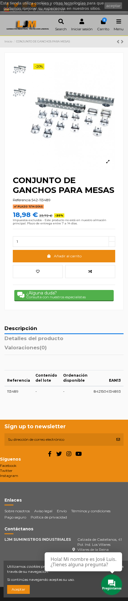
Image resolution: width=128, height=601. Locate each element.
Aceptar (18, 589)
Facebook (8, 465)
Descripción (20, 328)
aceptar (113, 5)
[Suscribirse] (118, 439)
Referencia (22, 200)
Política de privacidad (49, 517)
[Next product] (122, 42)
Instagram (9, 475)
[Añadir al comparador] (90, 271)
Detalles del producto (33, 338)
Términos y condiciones (90, 511)
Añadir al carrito (68, 256)
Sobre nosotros (17, 511)
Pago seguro (15, 517)
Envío (62, 511)
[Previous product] (119, 42)
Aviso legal (43, 511)
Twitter (6, 470)
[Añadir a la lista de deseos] (38, 271)
